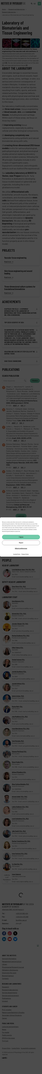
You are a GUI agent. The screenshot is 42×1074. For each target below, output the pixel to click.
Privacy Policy (25, 554)
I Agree (21, 537)
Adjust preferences (21, 548)
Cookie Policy (16, 554)
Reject (21, 543)
